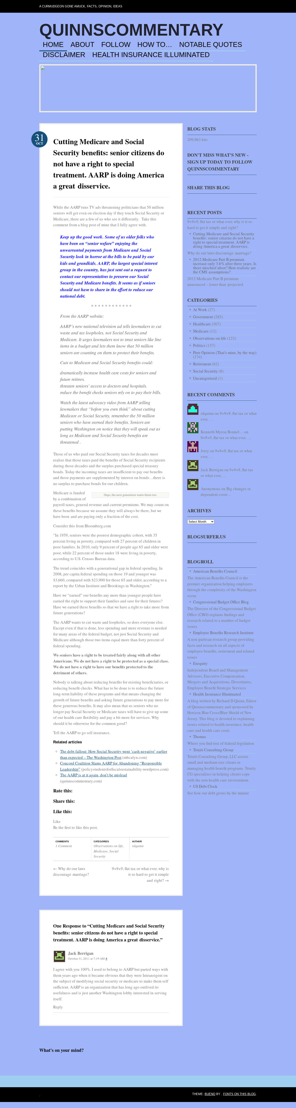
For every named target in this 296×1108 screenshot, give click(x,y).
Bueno (210, 1094)
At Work (200, 309)
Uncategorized (205, 378)
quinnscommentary (131, 30)
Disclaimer (64, 54)
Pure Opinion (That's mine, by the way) (224, 352)
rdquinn (138, 845)
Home (53, 44)
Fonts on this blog (239, 1094)
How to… (154, 44)
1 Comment (64, 845)
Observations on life (108, 845)
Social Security (205, 371)
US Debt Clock (205, 786)
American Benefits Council (215, 571)
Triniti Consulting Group (213, 749)
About (82, 44)
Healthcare (202, 324)
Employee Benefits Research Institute (223, 632)
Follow (115, 44)
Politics (199, 345)
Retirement (202, 363)
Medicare (101, 851)
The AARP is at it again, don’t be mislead (93, 775)
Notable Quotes (210, 44)
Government (203, 316)
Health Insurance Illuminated (151, 54)
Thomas (199, 736)
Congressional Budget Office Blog (221, 601)
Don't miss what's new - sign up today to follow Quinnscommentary (220, 162)
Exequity (200, 663)
